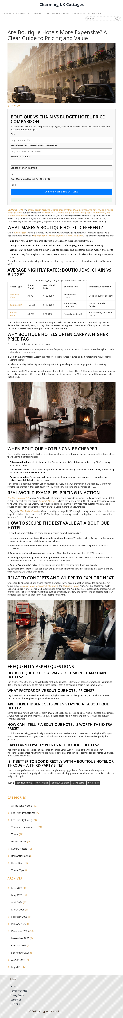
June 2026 (19, 888)
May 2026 (19, 895)
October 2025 (21, 945)
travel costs (78, 782)
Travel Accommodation (26, 827)
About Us (15, 986)
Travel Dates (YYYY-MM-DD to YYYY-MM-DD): (34, 145)
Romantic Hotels (22, 856)
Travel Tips (19, 870)
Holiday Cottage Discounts (52, 13)
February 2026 (21, 916)
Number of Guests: (21, 156)
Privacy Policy (17, 995)
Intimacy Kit (96, 13)
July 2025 (18, 967)
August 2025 (20, 959)
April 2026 (19, 902)
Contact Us (15, 999)
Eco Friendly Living (24, 820)
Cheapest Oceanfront (17, 13)
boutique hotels (24, 782)
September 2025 (22, 952)
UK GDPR (15, 1004)
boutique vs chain (60, 782)
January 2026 (20, 924)
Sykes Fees (78, 13)
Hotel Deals (19, 863)
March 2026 (20, 909)
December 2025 (22, 931)
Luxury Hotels (21, 848)
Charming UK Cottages (61, 4)
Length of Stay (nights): (24, 167)
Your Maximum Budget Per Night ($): (30, 179)
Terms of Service (18, 990)
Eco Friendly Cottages (25, 812)
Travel (17, 834)
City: (13, 134)
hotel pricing (42, 782)
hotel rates (93, 782)
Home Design (21, 841)
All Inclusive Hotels (24, 805)
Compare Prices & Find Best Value (61, 191)
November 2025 (22, 938)
